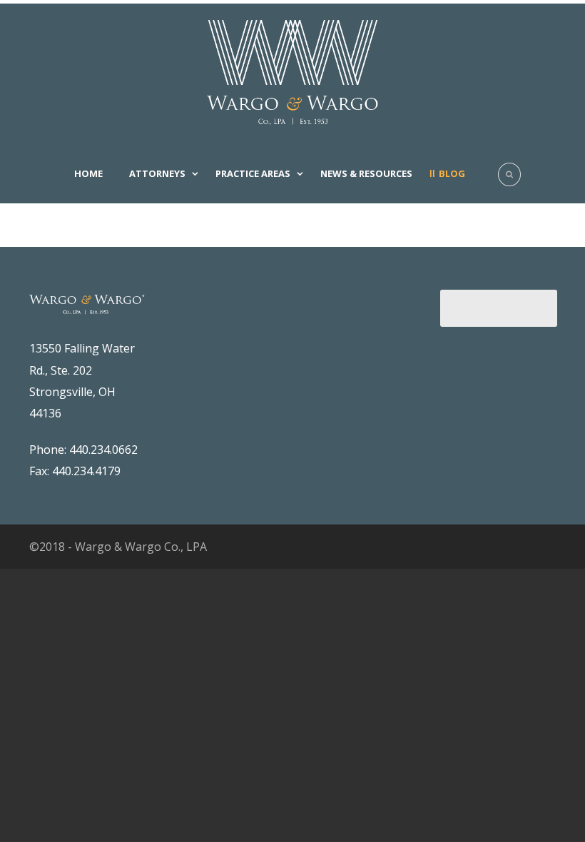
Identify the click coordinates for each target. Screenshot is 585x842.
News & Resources (366, 173)
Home (88, 173)
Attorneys (157, 173)
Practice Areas (252, 173)
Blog (452, 173)
